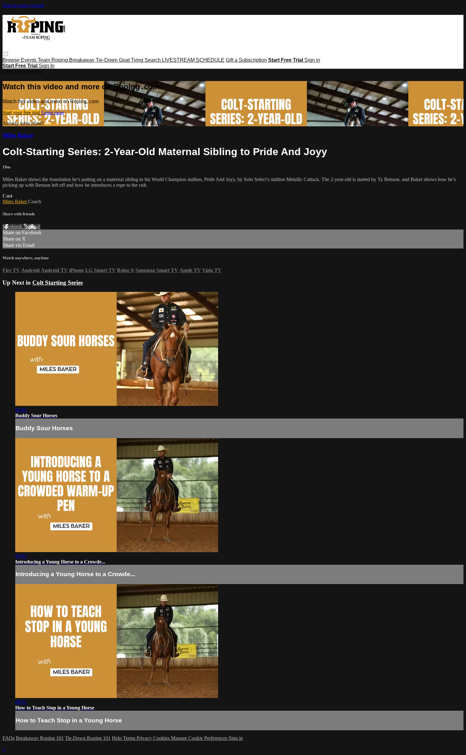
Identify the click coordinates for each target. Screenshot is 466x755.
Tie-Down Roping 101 (88, 738)
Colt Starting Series (57, 282)
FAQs (9, 738)
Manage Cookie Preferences (200, 738)
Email (34, 226)
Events (29, 60)
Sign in (312, 60)
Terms (130, 738)
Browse (12, 60)
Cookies (162, 738)
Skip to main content (23, 5)
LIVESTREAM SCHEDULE (193, 60)
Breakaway (82, 60)
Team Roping (53, 60)
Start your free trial (22, 112)
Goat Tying (132, 60)
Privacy (145, 738)
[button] (6, 54)
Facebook (13, 226)
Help (117, 738)
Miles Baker (18, 135)
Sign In (47, 65)
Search (153, 60)
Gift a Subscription (246, 60)
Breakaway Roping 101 (40, 738)
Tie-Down (107, 60)
